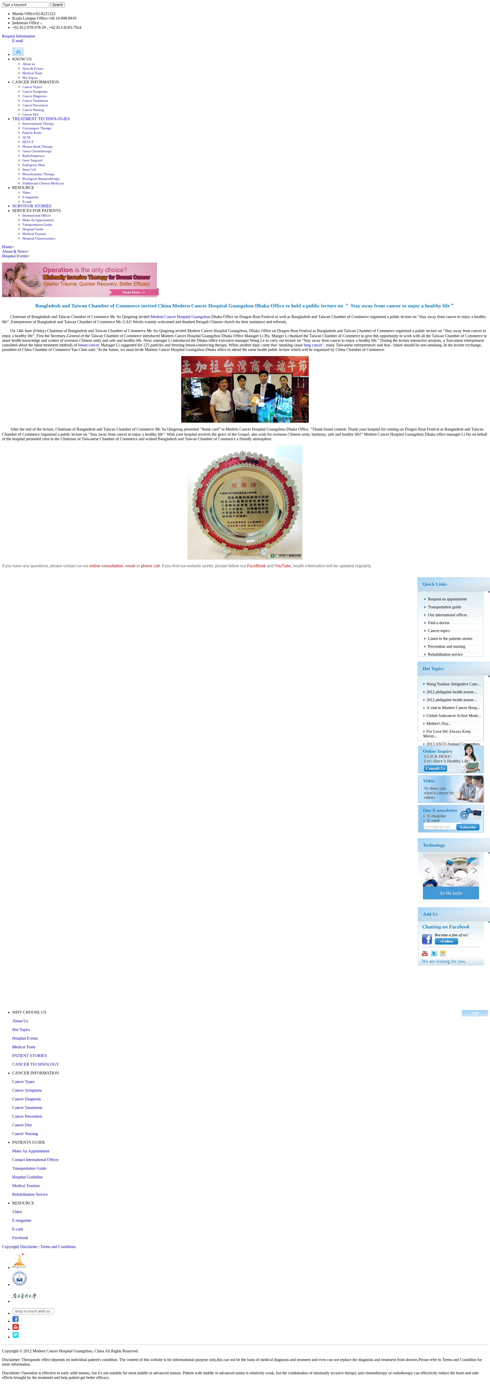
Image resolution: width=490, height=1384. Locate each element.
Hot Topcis (30, 78)
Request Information (18, 36)
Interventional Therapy (38, 123)
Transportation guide (444, 607)
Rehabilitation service (445, 654)
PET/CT (28, 142)
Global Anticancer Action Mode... (453, 715)
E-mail (17, 41)
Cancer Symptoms (34, 91)
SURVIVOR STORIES (31, 206)
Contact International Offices (35, 1159)
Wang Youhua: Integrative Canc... (453, 684)
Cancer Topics (32, 87)
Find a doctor (438, 623)
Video (26, 192)
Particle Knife (31, 133)
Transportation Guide (37, 225)
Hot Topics (21, 1029)
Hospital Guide (32, 229)
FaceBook (256, 566)
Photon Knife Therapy (37, 146)
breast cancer (88, 345)
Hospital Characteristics (38, 238)
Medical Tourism (34, 234)
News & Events (32, 68)
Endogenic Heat (33, 165)
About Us (20, 1021)
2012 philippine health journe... (451, 692)
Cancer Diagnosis (34, 96)
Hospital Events (25, 1038)
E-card (26, 202)
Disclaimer (29, 1246)
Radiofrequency (33, 156)
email (130, 566)
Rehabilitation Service (30, 1194)
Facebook (20, 1238)
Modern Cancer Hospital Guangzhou (180, 316)
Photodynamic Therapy (38, 174)
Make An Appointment (38, 220)
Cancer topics (439, 630)
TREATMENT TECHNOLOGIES (41, 119)
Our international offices (447, 615)
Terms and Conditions (58, 1246)
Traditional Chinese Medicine (43, 183)
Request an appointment (447, 599)
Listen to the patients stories (450, 638)
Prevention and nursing (446, 646)
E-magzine (436, 816)
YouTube (283, 566)
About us (28, 64)
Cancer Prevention (35, 105)
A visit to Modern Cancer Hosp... (453, 708)
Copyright (10, 1246)
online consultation (106, 566)
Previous (429, 870)
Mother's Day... (438, 723)
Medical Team (32, 73)
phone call (150, 566)
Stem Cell (29, 169)
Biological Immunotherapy (41, 179)
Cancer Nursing (33, 110)
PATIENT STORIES (29, 1055)
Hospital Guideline (27, 1177)
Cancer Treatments (35, 101)
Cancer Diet (30, 114)
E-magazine (30, 197)
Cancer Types (23, 1081)
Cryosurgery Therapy (37, 128)
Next (473, 870)
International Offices (36, 215)
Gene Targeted (32, 160)
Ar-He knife (451, 893)
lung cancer (313, 345)
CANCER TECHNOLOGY (35, 1064)
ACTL (26, 137)
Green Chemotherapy (37, 151)
